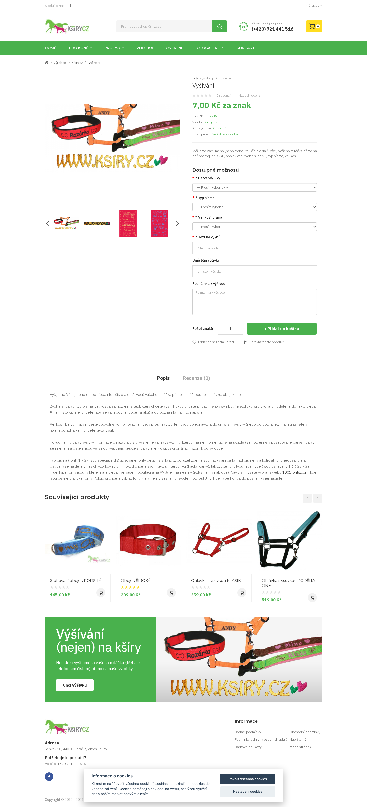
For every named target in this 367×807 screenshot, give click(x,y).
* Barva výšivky (207, 178)
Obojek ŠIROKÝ (135, 580)
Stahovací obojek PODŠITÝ (75, 580)
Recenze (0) (196, 378)
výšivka (205, 78)
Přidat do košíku (283, 328)
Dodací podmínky (248, 732)
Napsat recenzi (250, 95)
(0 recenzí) (223, 95)
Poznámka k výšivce (208, 283)
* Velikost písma (208, 217)
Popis (163, 378)
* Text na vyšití (207, 237)
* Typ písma (204, 198)
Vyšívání (94, 63)
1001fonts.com (295, 472)
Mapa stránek (300, 747)
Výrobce (60, 63)
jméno (216, 78)
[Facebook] (70, 5)
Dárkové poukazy (248, 747)
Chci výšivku (75, 685)
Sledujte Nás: (55, 5)
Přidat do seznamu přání (216, 342)
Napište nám (299, 739)
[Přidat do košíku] (100, 592)
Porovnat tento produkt (267, 342)
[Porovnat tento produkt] (104, 555)
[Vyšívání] (65, 223)
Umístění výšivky (206, 260)
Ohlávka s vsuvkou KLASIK (216, 580)
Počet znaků (202, 328)
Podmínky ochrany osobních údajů (261, 739)
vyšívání (228, 78)
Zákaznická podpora (267, 23)
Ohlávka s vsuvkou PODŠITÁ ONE (288, 583)
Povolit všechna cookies (248, 779)
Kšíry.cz (77, 63)
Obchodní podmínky (305, 732)
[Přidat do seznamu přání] (104, 564)
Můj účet (312, 5)
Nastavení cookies (247, 791)
